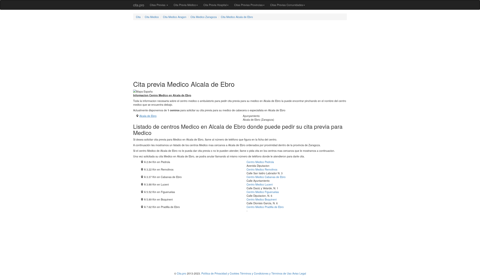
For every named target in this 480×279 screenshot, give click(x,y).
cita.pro (138, 4)
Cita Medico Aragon (174, 17)
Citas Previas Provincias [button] (248, 5)
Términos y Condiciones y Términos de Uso (266, 273)
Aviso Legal (299, 273)
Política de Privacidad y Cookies (220, 273)
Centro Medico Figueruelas (263, 192)
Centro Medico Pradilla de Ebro (265, 207)
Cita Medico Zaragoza (203, 17)
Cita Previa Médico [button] (185, 5)
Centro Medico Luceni (260, 184)
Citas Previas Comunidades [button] (286, 5)
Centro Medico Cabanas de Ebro (266, 177)
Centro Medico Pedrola (260, 162)
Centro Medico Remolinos (262, 169)
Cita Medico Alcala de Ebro (237, 17)
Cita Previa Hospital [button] (215, 5)
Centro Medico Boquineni (262, 199)
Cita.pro (181, 273)
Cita (138, 17)
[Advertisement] (240, 50)
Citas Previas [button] (158, 5)
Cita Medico (152, 17)
